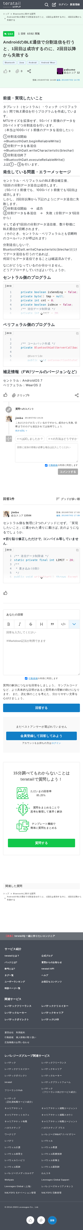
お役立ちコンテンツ (52, 981)
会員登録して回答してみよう (41, 735)
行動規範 (53, 465)
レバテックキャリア (53, 1012)
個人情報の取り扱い (26, 1037)
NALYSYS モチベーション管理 (20, 1193)
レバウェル (47, 1141)
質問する (41, 843)
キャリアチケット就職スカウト (57, 1115)
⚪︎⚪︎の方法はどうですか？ (64, 438)
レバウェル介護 (12, 1147)
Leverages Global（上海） (18, 1186)
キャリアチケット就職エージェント (60, 1108)
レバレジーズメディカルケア (19, 1173)
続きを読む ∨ (21, 431)
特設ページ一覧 (12, 988)
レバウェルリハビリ (15, 1160)
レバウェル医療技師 (52, 1154)
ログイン (64, 4)
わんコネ (46, 1173)
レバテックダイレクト (17, 1019)
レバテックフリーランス (18, 1006)
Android (33, 62)
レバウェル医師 (12, 1167)
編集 (68, 515)
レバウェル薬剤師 (51, 1167)
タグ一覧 (9, 975)
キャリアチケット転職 (16, 1121)
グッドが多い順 (70, 499)
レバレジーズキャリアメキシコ (57, 1186)
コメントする (68, 471)
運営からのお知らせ (52, 962)
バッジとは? (11, 962)
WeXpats (9, 1180)
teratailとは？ (12, 956)
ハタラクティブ (12, 1128)
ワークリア (10, 1134)
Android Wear (48, 62)
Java (21, 62)
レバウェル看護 (49, 1147)
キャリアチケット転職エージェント (60, 1121)
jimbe (19, 417)
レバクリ (9, 1141)
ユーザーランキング (15, 981)
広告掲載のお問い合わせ (17, 1042)
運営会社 (9, 1032)
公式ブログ (47, 956)
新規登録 (75, 4)
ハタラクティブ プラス (53, 1128)
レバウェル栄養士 (51, 1160)
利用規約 (20, 1032)
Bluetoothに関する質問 (24, 14)
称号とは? (10, 968)
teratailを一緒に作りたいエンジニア (34, 936)
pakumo (69, 69)
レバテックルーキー (16, 1012)
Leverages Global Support (55, 1180)
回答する (41, 707)
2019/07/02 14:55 (68, 80)
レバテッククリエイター (55, 1006)
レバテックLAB (50, 1019)
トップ (6, 14)
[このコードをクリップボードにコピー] (77, 286)
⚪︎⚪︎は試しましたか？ (30, 438)
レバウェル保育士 (14, 1154)
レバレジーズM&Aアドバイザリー (59, 1134)
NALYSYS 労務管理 (51, 1193)
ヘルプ (45, 975)
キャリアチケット (14, 1108)
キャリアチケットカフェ (17, 1115)
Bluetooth (10, 62)
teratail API (48, 968)
